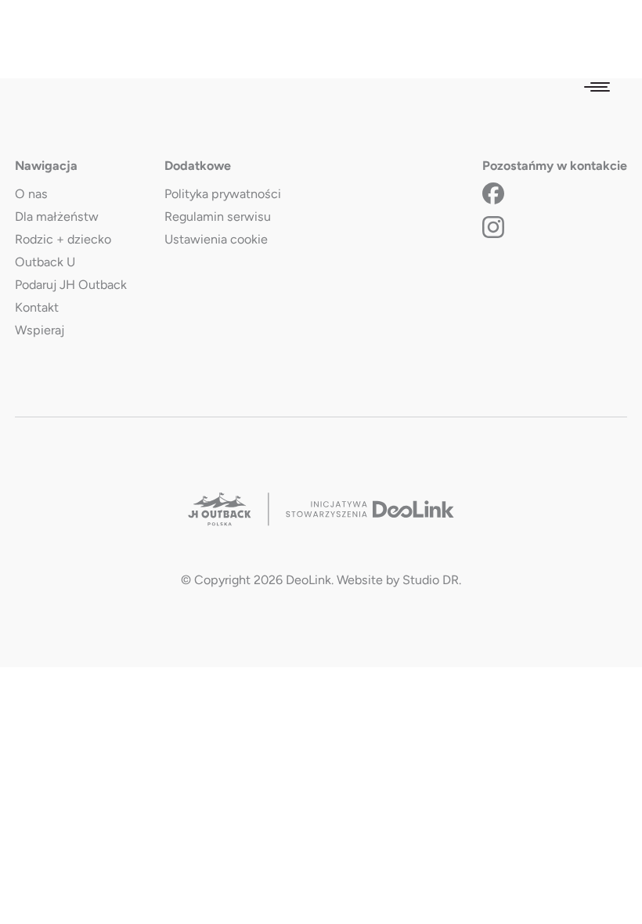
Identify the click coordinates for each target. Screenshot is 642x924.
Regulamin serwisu (217, 216)
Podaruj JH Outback (71, 284)
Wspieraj (39, 330)
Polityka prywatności (222, 193)
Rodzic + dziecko (63, 239)
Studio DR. (431, 579)
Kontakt (37, 307)
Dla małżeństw (57, 216)
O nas (31, 193)
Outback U (45, 261)
